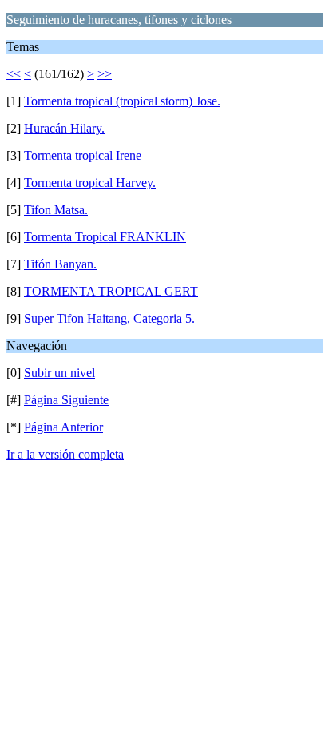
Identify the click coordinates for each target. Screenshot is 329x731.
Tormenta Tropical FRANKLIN (105, 237)
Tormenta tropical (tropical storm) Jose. (122, 101)
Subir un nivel (59, 372)
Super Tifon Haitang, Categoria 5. (109, 318)
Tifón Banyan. (60, 264)
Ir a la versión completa (65, 454)
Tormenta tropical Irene (82, 155)
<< (13, 74)
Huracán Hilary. (64, 128)
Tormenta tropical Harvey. (90, 182)
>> (104, 74)
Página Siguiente (66, 400)
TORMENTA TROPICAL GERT (111, 291)
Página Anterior (63, 427)
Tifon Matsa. (56, 210)
